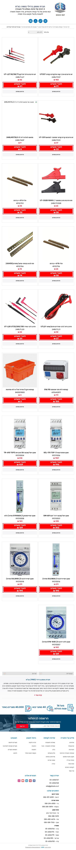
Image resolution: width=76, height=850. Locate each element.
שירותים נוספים (50, 757)
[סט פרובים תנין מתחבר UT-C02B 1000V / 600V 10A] (56, 181)
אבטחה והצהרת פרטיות (67, 753)
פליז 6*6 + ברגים (20, 200)
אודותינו (71, 742)
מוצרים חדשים (13, 742)
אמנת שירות (51, 760)
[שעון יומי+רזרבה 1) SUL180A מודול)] (56, 559)
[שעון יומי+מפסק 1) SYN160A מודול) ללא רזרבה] (20, 496)
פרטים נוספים (56, 91)
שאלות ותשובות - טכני (48, 746)
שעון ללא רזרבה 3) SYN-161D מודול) (56, 642)
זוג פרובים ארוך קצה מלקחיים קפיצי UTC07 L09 (56, 74)
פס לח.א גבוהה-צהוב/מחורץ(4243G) (20, 263)
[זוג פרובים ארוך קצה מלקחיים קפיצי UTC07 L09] (56, 55)
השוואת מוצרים (12, 749)
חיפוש (15, 753)
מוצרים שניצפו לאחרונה (10, 746)
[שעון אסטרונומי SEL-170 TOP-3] (56, 433)
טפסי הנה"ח (70, 760)
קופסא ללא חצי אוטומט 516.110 (56, 389)
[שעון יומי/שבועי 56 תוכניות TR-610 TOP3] (20, 433)
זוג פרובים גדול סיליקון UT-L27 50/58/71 (20, 74)
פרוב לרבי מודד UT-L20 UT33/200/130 (20, 326)
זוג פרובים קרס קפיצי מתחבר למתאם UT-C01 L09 (56, 137)
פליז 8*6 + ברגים (56, 263)
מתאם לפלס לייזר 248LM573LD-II (19, 137)
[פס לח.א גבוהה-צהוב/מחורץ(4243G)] (20, 244)
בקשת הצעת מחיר (30, 753)
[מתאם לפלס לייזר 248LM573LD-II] (20, 118)
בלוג (53, 749)
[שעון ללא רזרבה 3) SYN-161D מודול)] (56, 623)
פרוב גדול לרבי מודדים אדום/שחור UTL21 (56, 326)
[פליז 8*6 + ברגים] (56, 244)
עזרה (53, 764)
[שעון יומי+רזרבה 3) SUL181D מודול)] (20, 559)
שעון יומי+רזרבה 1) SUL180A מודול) (56, 579)
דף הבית (66, 27)
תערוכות (71, 749)
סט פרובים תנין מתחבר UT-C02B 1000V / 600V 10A (56, 200)
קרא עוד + (38, 695)
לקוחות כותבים (69, 767)
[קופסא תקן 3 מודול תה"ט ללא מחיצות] (20, 370)
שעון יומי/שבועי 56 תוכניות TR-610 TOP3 (20, 453)
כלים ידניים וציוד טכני (45, 27)
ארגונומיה (71, 746)
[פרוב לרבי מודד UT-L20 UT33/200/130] (20, 307)
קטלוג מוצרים (57, 27)
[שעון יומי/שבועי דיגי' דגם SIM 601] (56, 496)
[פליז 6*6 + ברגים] (20, 181)
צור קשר (71, 771)
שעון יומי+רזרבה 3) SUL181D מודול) (20, 579)
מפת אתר (71, 764)
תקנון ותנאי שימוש (68, 757)
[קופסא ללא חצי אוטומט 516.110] (56, 370)
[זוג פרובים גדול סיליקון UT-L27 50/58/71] (20, 55)
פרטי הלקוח (32, 742)
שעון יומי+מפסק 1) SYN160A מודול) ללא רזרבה (19, 516)
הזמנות (34, 749)
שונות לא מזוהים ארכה (29, 27)
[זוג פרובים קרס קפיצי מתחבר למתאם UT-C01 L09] (56, 118)
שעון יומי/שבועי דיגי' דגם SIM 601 (56, 516)
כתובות (34, 746)
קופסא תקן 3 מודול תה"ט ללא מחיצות (20, 389)
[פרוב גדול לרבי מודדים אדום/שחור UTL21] (56, 307)
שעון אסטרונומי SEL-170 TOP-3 (56, 453)
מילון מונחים (51, 753)
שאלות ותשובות (50, 742)
